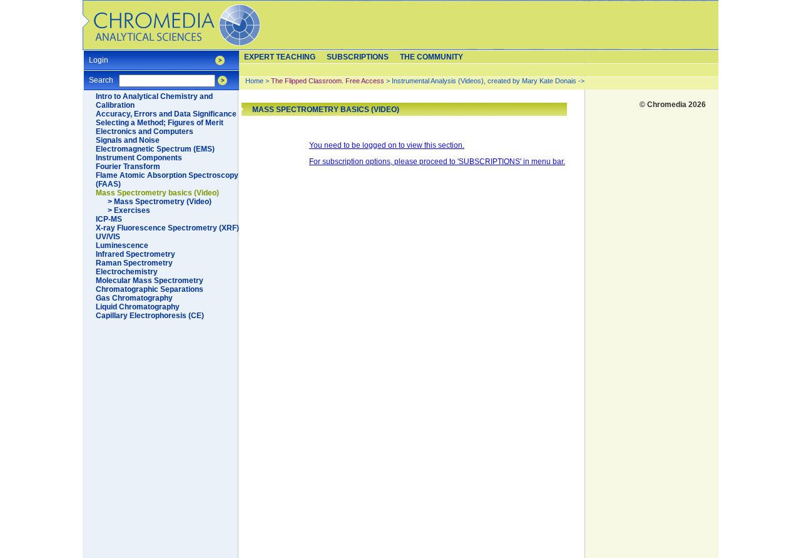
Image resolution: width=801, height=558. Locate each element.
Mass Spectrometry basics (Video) (157, 193)
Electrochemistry (127, 271)
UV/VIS (108, 236)
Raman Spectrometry (134, 263)
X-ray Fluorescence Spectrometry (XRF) (167, 228)
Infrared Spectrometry (135, 254)
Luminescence (122, 245)
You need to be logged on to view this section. (386, 145)
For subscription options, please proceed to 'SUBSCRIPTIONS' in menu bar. (437, 161)
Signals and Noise (128, 140)
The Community (431, 57)
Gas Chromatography (134, 298)
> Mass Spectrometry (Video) (160, 201)
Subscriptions (358, 57)
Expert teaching (279, 57)
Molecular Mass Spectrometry (149, 280)
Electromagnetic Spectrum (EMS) (155, 149)
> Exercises (129, 210)
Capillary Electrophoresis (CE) (150, 315)
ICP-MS (109, 219)
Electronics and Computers (144, 131)
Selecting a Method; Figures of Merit (159, 122)
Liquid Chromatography (138, 306)
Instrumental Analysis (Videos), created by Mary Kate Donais (484, 81)
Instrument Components (139, 157)
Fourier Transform (128, 166)
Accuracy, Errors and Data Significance (166, 114)
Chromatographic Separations (149, 289)
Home (254, 81)
